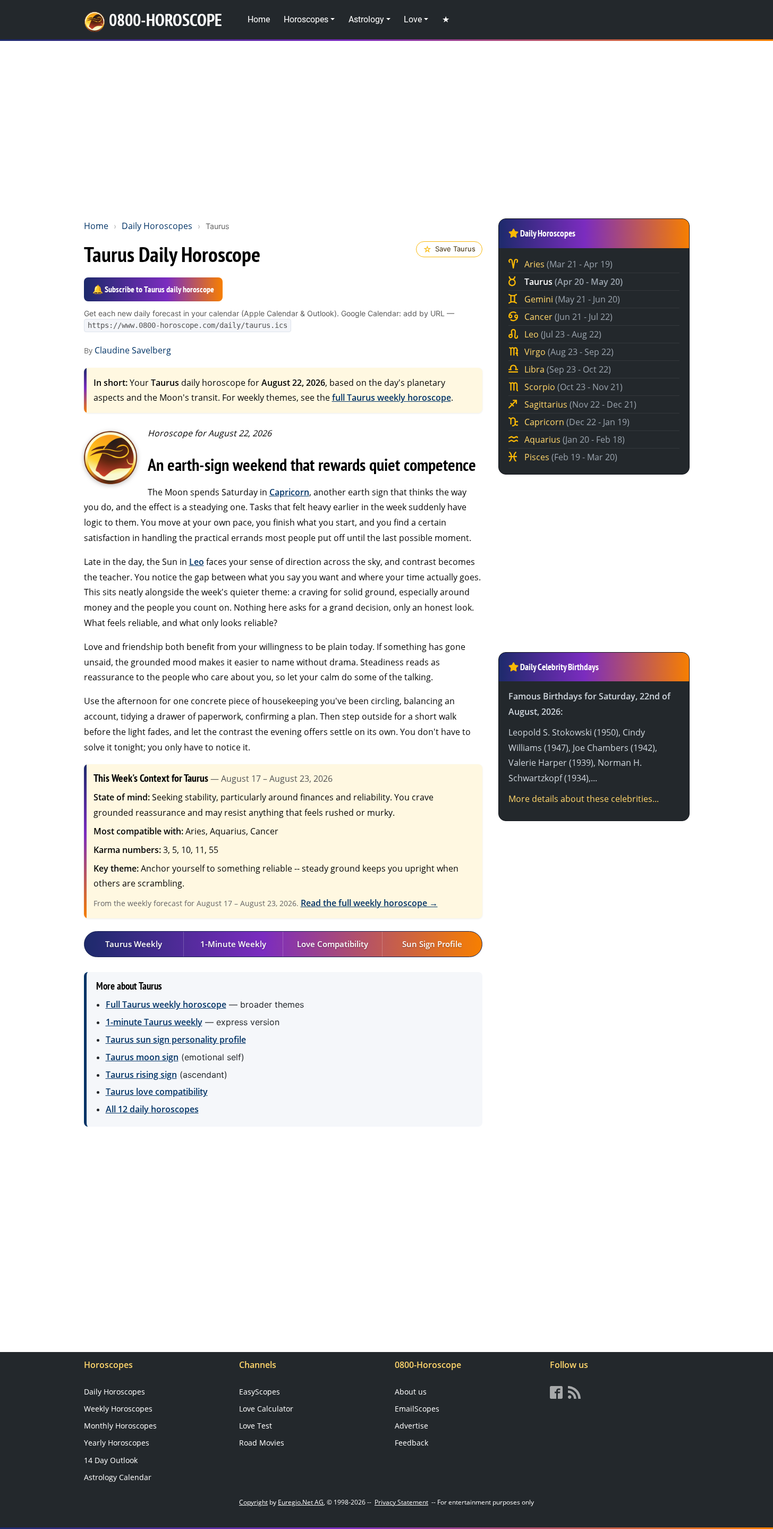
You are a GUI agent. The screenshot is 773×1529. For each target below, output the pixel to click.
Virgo (568, 352)
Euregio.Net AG (301, 1502)
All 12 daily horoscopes (152, 1109)
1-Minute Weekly (233, 944)
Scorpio (572, 387)
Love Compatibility (332, 944)
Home (259, 19)
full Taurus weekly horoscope (391, 397)
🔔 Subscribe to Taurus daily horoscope (153, 289)
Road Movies (261, 1443)
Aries (567, 264)
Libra (566, 369)
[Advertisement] (387, 128)
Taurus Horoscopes (110, 457)
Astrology (366, 19)
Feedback (411, 1443)
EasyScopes (259, 1392)
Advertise (411, 1426)
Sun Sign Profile (432, 944)
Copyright (253, 1502)
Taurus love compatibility (157, 1091)
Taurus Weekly (133, 944)
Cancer (567, 317)
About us (411, 1392)
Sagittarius (579, 404)
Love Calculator (266, 1409)
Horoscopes (306, 19)
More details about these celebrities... (583, 799)
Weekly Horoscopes (118, 1409)
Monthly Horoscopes (120, 1426)
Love (413, 19)
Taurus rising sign (141, 1074)
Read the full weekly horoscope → (369, 903)
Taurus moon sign (142, 1057)
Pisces (569, 457)
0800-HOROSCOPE (165, 20)
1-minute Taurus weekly (154, 1022)
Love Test (255, 1426)
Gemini (571, 299)
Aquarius (573, 439)
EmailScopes (417, 1409)
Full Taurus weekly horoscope (166, 1004)
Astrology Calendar (117, 1477)
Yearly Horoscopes (116, 1443)
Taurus (572, 282)
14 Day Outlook (111, 1460)
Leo (196, 562)
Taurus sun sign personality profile (176, 1039)
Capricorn (289, 492)
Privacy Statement (401, 1502)
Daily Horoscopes (157, 226)
